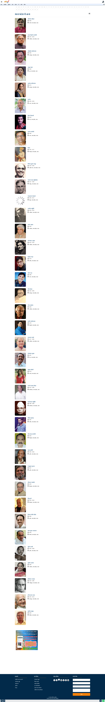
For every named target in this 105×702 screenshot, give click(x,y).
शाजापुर (30, 87)
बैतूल (30, 200)
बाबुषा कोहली (30, 369)
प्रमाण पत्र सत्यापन (37, 687)
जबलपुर (30, 55)
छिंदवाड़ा (30, 486)
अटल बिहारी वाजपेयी (32, 35)
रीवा (30, 119)
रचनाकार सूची (36, 679)
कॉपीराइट (57, 698)
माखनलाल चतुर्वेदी (31, 401)
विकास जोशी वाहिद (32, 514)
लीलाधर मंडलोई (31, 482)
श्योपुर (30, 183)
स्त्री (21, 4)
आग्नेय (29, 99)
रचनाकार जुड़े (17, 681)
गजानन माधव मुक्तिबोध (33, 180)
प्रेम (12, 4)
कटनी (30, 22)
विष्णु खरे (30, 498)
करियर (16, 685)
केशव (29, 147)
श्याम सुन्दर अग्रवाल (32, 530)
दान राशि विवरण (37, 685)
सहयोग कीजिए (36, 683)
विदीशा (30, 615)
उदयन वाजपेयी (31, 131)
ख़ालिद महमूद (30, 611)
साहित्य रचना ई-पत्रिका (38, 689)
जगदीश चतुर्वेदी (31, 208)
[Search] (2, 701)
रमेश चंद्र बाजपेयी (32, 434)
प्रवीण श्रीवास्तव (31, 321)
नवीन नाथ (30, 273)
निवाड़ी (30, 151)
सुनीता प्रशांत (31, 563)
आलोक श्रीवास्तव (32, 83)
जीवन (25, 4)
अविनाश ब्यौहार (31, 19)
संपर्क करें (16, 683)
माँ (18, 4)
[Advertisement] (36, 665)
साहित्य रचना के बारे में (19, 679)
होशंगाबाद (31, 389)
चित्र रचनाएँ (36, 681)
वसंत (1, 4)
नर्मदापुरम (30, 582)
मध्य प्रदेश (34, 22)
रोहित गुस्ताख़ (31, 418)
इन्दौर (30, 454)
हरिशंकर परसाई (31, 579)
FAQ (16, 687)
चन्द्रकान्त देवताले (32, 196)
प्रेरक (16, 4)
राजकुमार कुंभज (31, 466)
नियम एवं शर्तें (53, 698)
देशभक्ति (5, 4)
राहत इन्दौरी (30, 450)
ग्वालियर (30, 38)
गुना (30, 71)
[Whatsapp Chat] (103, 701)
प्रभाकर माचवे (31, 337)
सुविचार (9, 4)
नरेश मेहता (30, 289)
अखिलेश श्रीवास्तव (32, 51)
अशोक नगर (31, 167)
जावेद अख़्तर (30, 224)
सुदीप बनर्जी (30, 546)
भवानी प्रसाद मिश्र (32, 385)
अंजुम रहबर (30, 67)
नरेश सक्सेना (30, 305)
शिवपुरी (30, 325)
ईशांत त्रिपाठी (31, 115)
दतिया (30, 260)
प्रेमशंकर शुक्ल (31, 353)
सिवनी (30, 534)
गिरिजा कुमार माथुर (32, 164)
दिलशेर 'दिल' (30, 257)
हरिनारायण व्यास (31, 595)
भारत (37, 22)
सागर (30, 103)
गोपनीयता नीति (49, 698)
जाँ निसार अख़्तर (31, 240)
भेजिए (81, 694)
